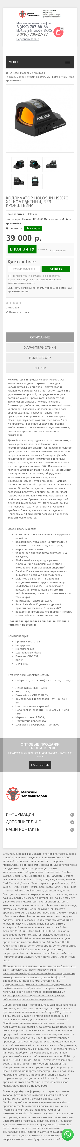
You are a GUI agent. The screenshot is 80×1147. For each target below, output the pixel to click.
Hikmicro (20, 891)
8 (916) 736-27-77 (32, 34)
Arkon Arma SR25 (16, 949)
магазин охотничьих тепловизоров (54, 854)
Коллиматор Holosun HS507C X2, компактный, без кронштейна (40, 78)
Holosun (32, 214)
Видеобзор (40, 357)
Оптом (40, 368)
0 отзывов (12, 308)
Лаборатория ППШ (23, 1064)
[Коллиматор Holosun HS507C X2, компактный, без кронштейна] (40, 118)
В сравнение (58, 250)
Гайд (39, 1038)
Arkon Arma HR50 (58, 942)
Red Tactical (11, 883)
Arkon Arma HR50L (14, 946)
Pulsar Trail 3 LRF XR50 (41, 931)
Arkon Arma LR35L (64, 946)
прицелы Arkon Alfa (20, 1038)
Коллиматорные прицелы (29, 73)
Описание (40, 337)
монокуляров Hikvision (17, 938)
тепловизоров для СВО (43, 1053)
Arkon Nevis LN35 (46, 957)
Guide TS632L (12, 1060)
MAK (57, 887)
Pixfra (25, 887)
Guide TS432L (33, 1060)
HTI (52, 880)
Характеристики (40, 347)
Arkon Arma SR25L (39, 946)
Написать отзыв (19, 312)
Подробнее (40, 765)
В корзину (22, 249)
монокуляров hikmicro (16, 1086)
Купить (56, 269)
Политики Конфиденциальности (34, 281)
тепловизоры (30, 1012)
